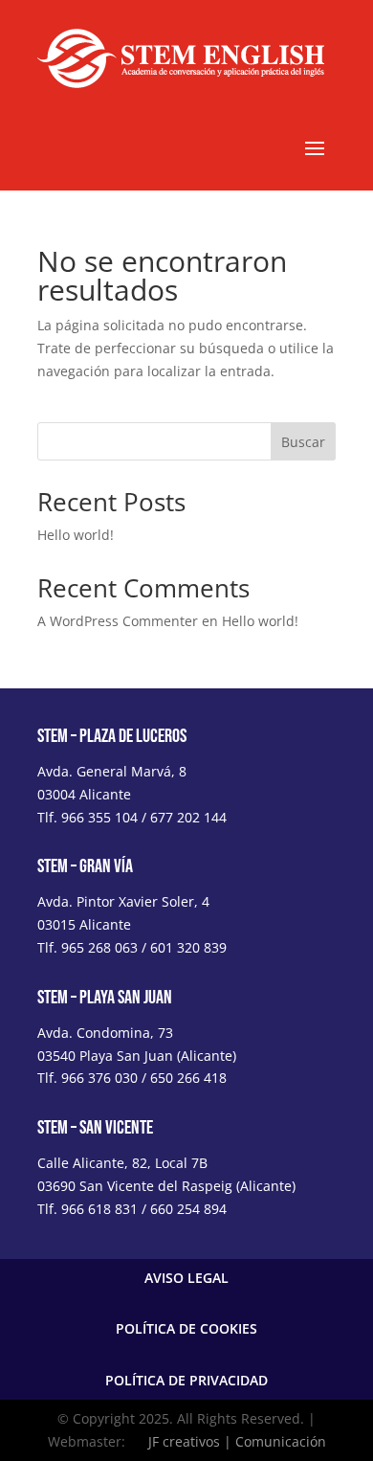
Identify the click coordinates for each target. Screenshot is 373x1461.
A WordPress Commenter (117, 621)
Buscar (303, 442)
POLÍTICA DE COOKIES (186, 1328)
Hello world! (75, 535)
